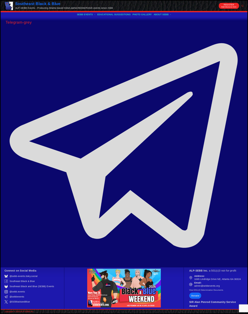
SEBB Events (85, 14)
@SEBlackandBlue (20, 301)
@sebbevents (17, 296)
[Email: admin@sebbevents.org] (190, 284)
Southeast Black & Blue (37, 4)
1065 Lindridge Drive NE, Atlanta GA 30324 (217, 279)
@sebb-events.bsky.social (23, 276)
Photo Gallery (142, 14)
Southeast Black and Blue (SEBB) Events (32, 286)
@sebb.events (17, 291)
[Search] (242, 6)
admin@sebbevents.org (207, 286)
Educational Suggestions (114, 14)
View (206, 290)
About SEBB (161, 14)
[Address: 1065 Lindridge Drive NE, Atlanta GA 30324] (190, 277)
